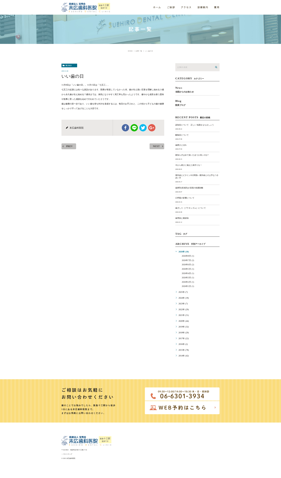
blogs (69, 66)
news (184, 89)
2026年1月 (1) (188, 286)
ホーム (157, 7)
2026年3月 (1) (188, 278)
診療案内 (203, 7)
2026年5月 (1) (188, 269)
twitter (143, 127)
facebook (125, 127)
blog (180, 102)
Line (134, 127)
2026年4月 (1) (188, 273)
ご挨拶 (171, 7)
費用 (217, 7)
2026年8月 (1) (188, 256)
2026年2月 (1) (188, 282)
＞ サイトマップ (66, 454)
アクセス (186, 7)
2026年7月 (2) (188, 260)
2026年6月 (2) (188, 265)
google (151, 127)
